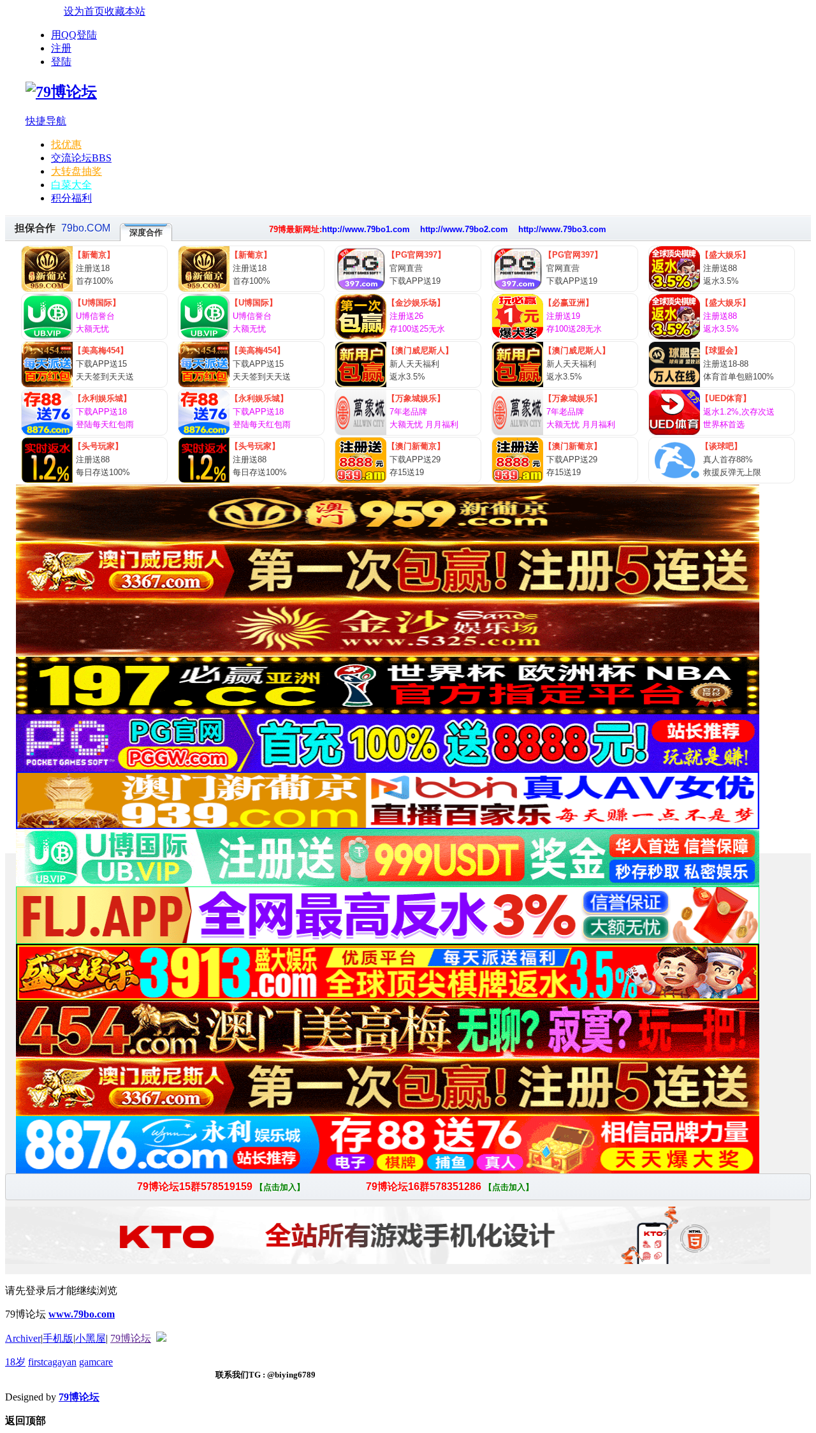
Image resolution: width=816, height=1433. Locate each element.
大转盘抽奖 (76, 171)
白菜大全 (71, 184)
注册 (61, 48)
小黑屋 (90, 1338)
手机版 (58, 1338)
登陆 (61, 61)
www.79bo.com (81, 1314)
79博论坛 (130, 1338)
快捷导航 (46, 120)
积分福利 (71, 198)
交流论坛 (81, 157)
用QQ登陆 (74, 34)
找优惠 (66, 144)
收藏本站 (125, 11)
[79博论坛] (61, 92)
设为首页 (84, 11)
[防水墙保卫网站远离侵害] (161, 1338)
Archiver (23, 1338)
